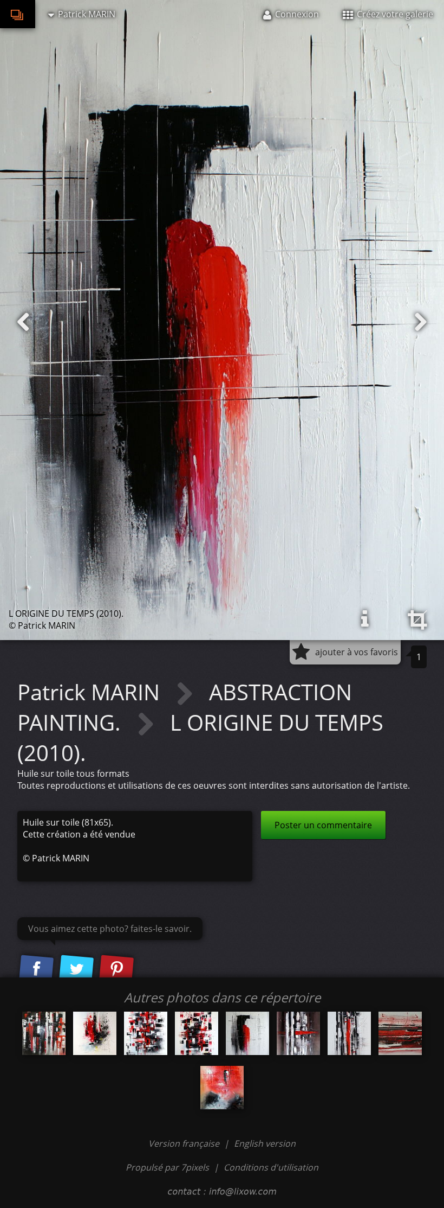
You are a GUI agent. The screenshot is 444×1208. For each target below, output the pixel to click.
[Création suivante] (420, 322)
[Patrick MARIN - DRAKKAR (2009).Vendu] (44, 1033)
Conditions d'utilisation (271, 1167)
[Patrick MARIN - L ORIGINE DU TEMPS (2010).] (247, 1033)
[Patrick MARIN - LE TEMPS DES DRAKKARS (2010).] (298, 1033)
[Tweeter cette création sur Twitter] (76, 969)
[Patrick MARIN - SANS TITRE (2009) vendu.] (400, 1033)
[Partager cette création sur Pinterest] (116, 969)
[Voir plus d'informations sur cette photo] (365, 619)
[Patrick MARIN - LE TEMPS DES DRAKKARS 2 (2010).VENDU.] (349, 1033)
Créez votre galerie (394, 14)
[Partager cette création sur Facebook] (36, 969)
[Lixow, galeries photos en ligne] (17, 14)
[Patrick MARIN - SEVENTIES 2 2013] (94, 1033)
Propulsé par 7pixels (167, 1167)
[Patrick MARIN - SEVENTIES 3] (196, 1033)
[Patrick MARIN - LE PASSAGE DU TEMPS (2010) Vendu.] (222, 1087)
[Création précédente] (23, 322)
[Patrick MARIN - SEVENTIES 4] (145, 1033)
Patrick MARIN (91, 692)
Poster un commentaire (323, 825)
